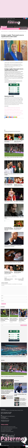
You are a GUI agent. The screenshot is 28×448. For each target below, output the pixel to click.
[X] (6, 117)
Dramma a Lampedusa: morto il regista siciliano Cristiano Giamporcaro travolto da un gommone (23, 404)
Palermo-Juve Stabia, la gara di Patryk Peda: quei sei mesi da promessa (14, 319)
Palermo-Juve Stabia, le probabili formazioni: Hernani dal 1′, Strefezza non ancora (7, 392)
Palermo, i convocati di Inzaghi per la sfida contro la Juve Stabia (5, 319)
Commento (2, 285)
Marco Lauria (7, 421)
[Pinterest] (10, 117)
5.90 (13, 338)
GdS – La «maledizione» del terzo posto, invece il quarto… (12, 107)
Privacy (0, 444)
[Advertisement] (14, 12)
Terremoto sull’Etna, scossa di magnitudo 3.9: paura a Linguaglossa (23, 399)
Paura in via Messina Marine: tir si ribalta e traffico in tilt (12, 109)
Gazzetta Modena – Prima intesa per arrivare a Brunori (7, 431)
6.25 (13, 334)
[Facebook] (5, 117)
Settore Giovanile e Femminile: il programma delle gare (8, 279)
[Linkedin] (9, 117)
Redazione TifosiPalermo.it (5, 38)
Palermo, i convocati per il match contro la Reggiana (19, 279)
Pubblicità (11, 18)
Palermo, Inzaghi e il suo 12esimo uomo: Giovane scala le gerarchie (13, 113)
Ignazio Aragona (7, 420)
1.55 (10, 334)
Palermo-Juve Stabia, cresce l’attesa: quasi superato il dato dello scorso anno (13, 356)
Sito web (2, 300)
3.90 (12, 334)
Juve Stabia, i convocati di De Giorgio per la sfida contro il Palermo (23, 319)
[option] (14, 350)
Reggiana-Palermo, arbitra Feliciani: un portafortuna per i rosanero (13, 110)
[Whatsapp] (15, 117)
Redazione (8, 18)
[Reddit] (8, 117)
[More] (16, 117)
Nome (2, 295)
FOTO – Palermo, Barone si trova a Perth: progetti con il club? (13, 112)
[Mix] (13, 117)
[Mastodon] (12, 117)
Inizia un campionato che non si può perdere (6, 430)
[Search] (18, 28)
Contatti (14, 18)
